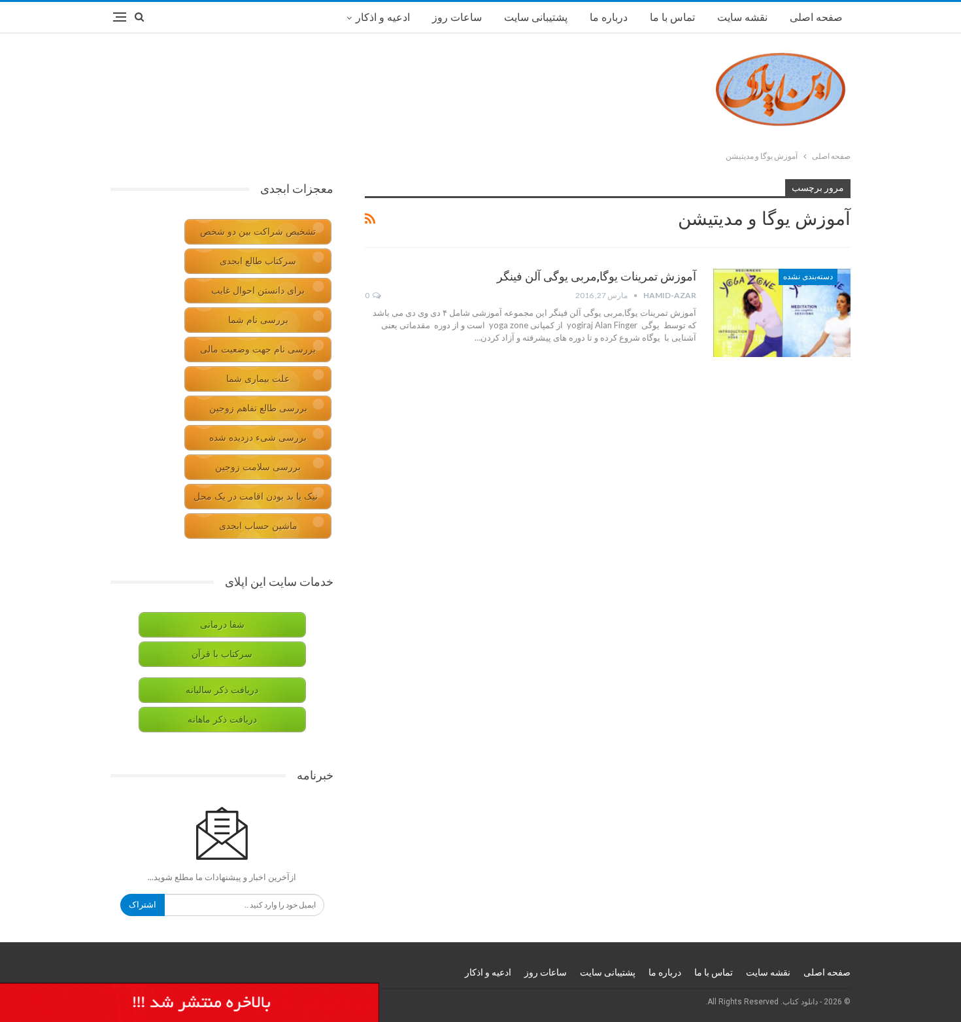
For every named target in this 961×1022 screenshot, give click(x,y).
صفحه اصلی (816, 17)
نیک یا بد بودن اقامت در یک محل (256, 497)
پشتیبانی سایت (535, 17)
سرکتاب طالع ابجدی (258, 261)
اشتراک (142, 905)
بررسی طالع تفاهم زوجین (258, 408)
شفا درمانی (222, 625)
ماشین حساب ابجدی (258, 526)
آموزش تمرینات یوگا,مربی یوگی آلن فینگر (596, 276)
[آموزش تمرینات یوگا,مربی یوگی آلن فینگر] (782, 312)
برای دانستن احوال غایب (258, 291)
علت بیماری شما (258, 379)
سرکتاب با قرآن (222, 654)
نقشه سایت (742, 17)
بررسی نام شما (258, 320)
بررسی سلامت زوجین (258, 467)
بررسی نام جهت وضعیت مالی (258, 349)
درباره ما (609, 17)
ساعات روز (457, 17)
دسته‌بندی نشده (808, 276)
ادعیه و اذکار (383, 17)
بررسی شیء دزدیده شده (258, 438)
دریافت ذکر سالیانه (222, 690)
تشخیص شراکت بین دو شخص (258, 232)
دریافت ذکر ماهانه (222, 719)
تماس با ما (672, 17)
